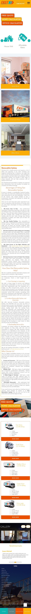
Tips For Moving (5, 586)
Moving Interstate (6, 575)
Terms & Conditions (6, 600)
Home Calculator (11, 19)
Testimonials (4, 572)
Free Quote (8, 16)
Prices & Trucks (5, 573)
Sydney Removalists (6, 584)
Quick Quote (27, 611)
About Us (4, 570)
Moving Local (5, 580)
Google (20, 605)
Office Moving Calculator (7, 596)
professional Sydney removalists (20, 246)
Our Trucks (11, 611)
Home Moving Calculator (7, 594)
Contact (3, 598)
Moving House (5, 577)
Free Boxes (4, 591)
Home (3, 568)
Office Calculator (12, 23)
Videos (3, 589)
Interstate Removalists (7, 582)
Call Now (4, 611)
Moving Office (5, 579)
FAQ (3, 587)
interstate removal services (16, 349)
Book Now (15, 439)
